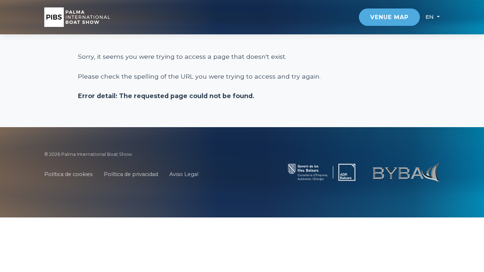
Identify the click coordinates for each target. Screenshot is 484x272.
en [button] (431, 16)
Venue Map (389, 17)
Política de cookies (68, 174)
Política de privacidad (131, 174)
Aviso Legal (183, 174)
